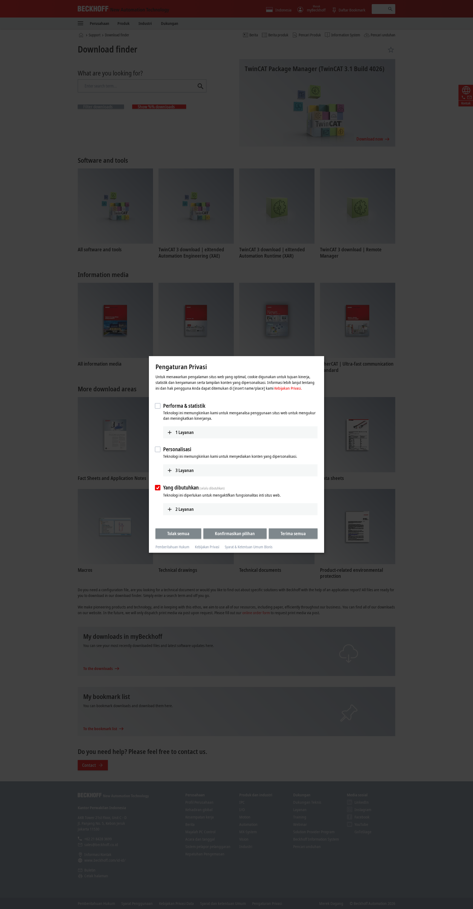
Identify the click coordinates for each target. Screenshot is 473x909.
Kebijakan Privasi (207, 546)
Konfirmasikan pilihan (235, 534)
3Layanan (184, 470)
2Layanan (184, 509)
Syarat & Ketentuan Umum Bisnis (248, 546)
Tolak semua (178, 534)
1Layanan (184, 432)
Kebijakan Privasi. (288, 388)
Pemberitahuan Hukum (172, 546)
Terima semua (293, 534)
